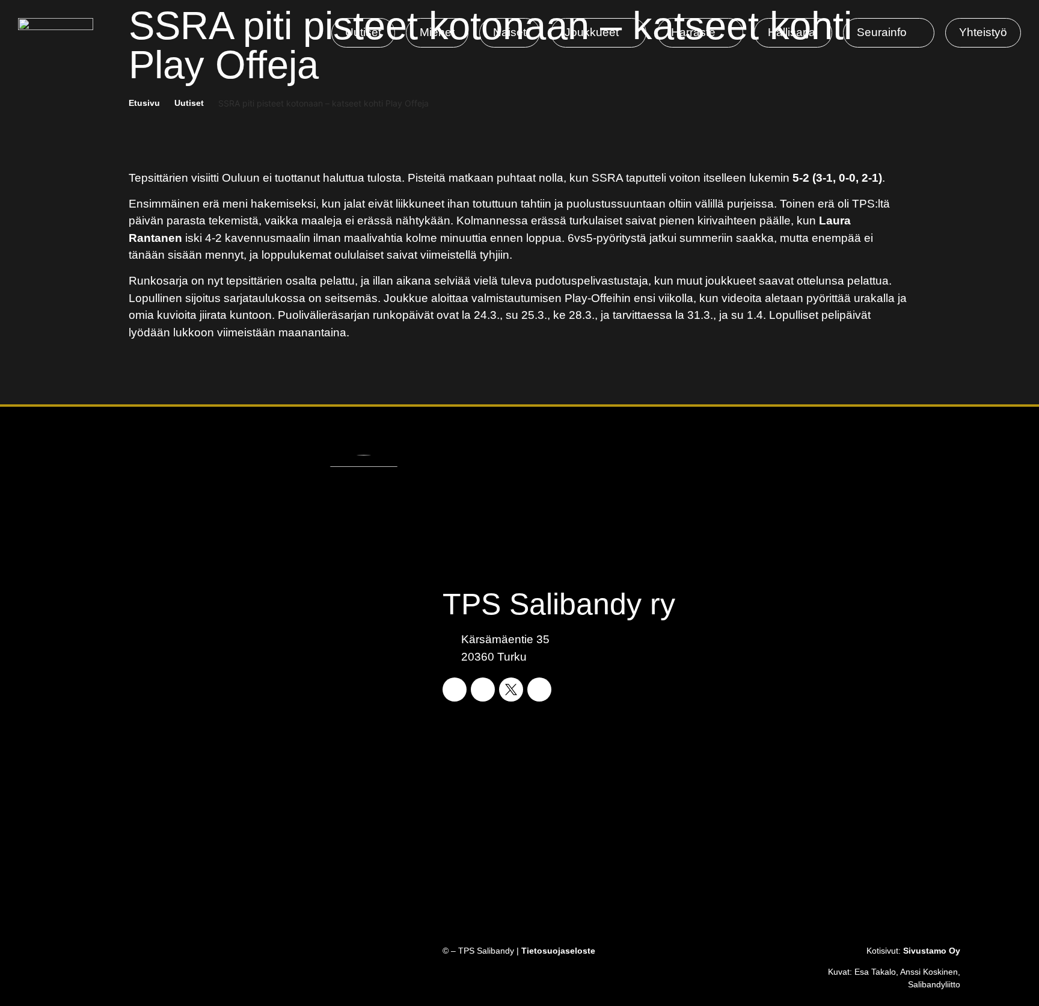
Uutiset (189, 103)
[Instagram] (483, 689)
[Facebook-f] (455, 689)
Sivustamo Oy (931, 950)
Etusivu (144, 103)
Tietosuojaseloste (558, 950)
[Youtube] (539, 689)
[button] (598, 33)
